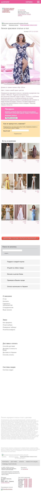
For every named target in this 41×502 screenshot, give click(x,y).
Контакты (6, 301)
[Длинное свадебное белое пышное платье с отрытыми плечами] (20, 182)
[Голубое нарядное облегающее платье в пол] (33, 212)
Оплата (21, 461)
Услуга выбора (7, 325)
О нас (5, 299)
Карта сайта (4, 474)
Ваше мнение (7, 310)
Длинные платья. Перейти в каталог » (20, 238)
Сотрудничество (8, 307)
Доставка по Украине (9, 352)
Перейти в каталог (11, 118)
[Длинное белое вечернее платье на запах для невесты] (7, 212)
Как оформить (7, 322)
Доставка (14, 461)
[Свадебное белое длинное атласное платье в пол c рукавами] (7, 151)
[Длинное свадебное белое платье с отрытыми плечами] (33, 182)
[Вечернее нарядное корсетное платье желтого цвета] (7, 182)
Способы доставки (9, 346)
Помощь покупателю (9, 464)
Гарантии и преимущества (7, 304)
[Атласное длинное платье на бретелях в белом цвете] (20, 212)
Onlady (11, 467)
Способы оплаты (8, 355)
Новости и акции (32, 461)
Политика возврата (9, 329)
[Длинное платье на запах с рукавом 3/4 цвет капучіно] (33, 151)
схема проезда (22, 14)
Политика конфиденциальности (10, 473)
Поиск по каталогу (9, 247)
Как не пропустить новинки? (14, 124)
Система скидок (8, 370)
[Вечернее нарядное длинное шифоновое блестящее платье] (20, 151)
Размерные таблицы (9, 327)
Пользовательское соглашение (10, 471)
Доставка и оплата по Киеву (10, 349)
